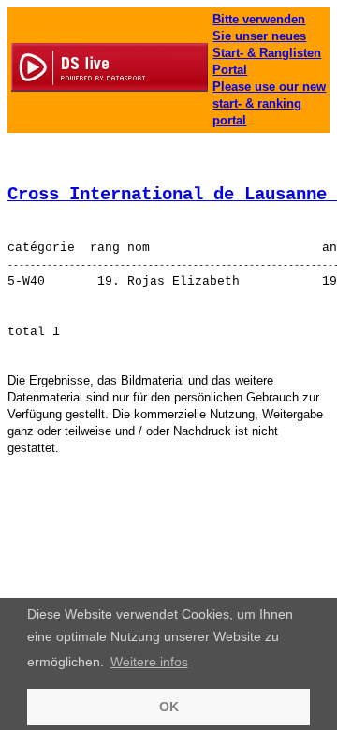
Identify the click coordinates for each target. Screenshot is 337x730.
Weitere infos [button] (149, 661)
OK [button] (169, 706)
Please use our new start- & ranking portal (269, 103)
